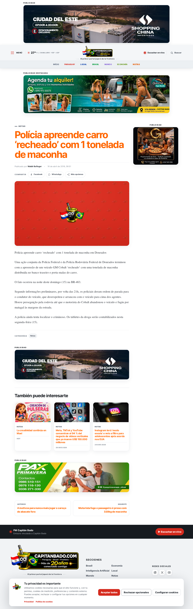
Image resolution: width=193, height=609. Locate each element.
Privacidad (29, 602)
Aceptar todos (109, 592)
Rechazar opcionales (136, 592)
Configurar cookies (166, 592)
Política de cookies (44, 602)
